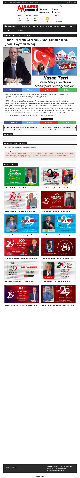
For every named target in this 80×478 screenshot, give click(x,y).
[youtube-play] (75, 2)
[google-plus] (70, 2)
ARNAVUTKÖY (22, 26)
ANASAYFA (12, 26)
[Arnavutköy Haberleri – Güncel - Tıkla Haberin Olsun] (27, 8)
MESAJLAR (17, 35)
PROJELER (12, 30)
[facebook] (65, 2)
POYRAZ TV (21, 30)
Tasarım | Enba (40, 476)
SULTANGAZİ (33, 26)
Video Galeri (45, 12)
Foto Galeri (56, 12)
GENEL (42, 26)
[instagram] (72, 2)
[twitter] (67, 2)
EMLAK (56, 26)
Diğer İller (59, 21)
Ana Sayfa (44, 9)
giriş (20, 151)
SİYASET (63, 26)
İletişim (55, 9)
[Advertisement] (40, 324)
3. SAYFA (71, 26)
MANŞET (49, 26)
